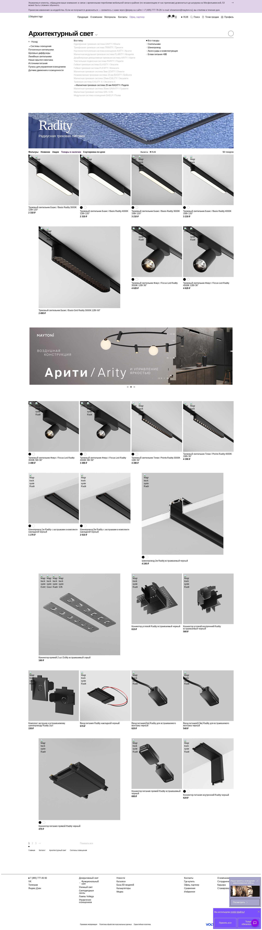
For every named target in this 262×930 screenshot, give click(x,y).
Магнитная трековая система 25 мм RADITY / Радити (102, 85)
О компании (96, 17)
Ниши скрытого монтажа (40, 60)
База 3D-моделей (125, 885)
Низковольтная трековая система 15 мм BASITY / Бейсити (103, 75)
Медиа (120, 892)
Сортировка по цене (94, 152)
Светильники (154, 44)
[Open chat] (255, 923)
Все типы (78, 40)
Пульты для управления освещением (47, 67)
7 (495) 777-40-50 (38, 878)
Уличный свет (86, 887)
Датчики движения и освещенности (46, 70)
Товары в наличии (71, 152)
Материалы (110, 17)
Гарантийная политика (142, 924)
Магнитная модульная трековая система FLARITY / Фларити (104, 54)
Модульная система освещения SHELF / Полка (97, 95)
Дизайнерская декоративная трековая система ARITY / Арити (104, 58)
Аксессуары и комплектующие (163, 51)
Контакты (122, 17)
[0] (168, 17)
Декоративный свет (88, 878)
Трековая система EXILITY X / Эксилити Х (94, 82)
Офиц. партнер (137, 17)
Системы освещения (41, 46)
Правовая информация (88, 924)
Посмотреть (239, 902)
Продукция (82, 17)
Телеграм (33, 885)
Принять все (225, 923)
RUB (153, 152)
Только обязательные (249, 922)
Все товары (153, 40)
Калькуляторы (124, 888)
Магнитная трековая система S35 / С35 (93, 92)
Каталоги (121, 881)
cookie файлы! (237, 912)
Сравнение (189, 888)
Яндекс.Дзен (34, 888)
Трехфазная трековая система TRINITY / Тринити (98, 47)
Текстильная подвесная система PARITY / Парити (98, 61)
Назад (34, 42)
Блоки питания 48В (157, 54)
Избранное (189, 892)
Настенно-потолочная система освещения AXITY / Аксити (103, 51)
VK (29, 881)
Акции (55, 152)
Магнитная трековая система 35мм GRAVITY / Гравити (101, 88)
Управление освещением (85, 901)
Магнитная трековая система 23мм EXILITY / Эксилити (101, 78)
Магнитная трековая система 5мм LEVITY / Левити (99, 71)
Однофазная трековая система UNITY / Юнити (97, 44)
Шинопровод (154, 47)
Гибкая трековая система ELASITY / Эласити (96, 64)
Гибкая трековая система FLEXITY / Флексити (96, 68)
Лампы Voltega (86, 896)
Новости (121, 878)
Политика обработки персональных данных (115, 924)
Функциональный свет (90, 882)
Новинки (45, 152)
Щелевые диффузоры (39, 53)
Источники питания (37, 63)
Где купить (189, 881)
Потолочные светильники (41, 50)
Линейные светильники (40, 56)
